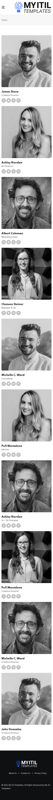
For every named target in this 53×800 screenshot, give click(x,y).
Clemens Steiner (12, 304)
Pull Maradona (11, 446)
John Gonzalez (11, 729)
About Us (13, 773)
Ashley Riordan (11, 162)
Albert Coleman (12, 233)
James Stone (9, 91)
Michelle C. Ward (13, 375)
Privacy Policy (40, 773)
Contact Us (25, 773)
